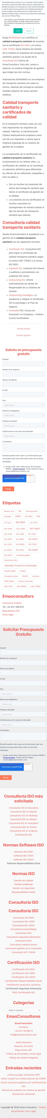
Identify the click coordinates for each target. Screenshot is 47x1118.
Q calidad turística (11, 576)
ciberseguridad (31, 511)
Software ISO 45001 (23, 859)
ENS (38, 516)
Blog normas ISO (23, 1050)
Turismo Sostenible (25, 581)
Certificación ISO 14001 (23, 973)
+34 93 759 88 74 (23, 1031)
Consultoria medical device (23, 944)
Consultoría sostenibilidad (23, 929)
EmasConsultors (23, 1023)
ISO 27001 (33, 544)
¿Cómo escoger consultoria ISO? (23, 1075)
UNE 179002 (9, 49)
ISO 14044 (8, 534)
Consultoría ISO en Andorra (23, 831)
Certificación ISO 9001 (23, 969)
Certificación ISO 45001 (23, 977)
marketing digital (23, 555)
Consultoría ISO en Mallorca (23, 815)
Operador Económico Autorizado (21, 565)
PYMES (23, 571)
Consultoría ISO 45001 (23, 925)
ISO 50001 (8, 555)
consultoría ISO (10, 60)
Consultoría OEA (23, 940)
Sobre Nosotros (23, 1042)
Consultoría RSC (23, 933)
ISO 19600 (20, 539)
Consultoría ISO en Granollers (23, 823)
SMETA (25, 576)
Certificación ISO (23, 834)
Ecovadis (7, 516)
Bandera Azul (9, 511)
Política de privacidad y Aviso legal (23, 1054)
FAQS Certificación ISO (23, 992)
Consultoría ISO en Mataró (23, 819)
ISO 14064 (20, 534)
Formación (14, 310)
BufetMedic (15, 37)
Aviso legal (8, 614)
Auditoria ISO (15, 268)
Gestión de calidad (23, 880)
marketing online (10, 560)
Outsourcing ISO (17, 280)
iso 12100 (33, 522)
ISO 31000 (20, 550)
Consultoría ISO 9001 (23, 918)
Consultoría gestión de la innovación (23, 948)
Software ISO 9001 (23, 852)
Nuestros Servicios (23, 1046)
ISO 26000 (20, 544)
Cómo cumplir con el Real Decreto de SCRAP (23, 1078)
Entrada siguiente (24, 335)
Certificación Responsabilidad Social (23, 981)
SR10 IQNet (9, 581)
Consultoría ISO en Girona (24, 827)
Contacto (23, 1027)
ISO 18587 (8, 539)
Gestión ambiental (23, 884)
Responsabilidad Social (23, 892)
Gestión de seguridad (23, 888)
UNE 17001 (8, 586)
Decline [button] (28, 31)
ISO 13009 (8, 529)
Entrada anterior (23, 329)
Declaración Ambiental (23, 1094)
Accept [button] (18, 31)
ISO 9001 (25, 45)
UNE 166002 (21, 586)
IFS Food (7, 522)
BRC (20, 511)
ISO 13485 (20, 529)
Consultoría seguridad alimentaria (23, 937)
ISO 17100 (32, 534)
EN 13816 (28, 516)
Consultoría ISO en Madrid (23, 811)
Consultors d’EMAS (12, 603)
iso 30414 (8, 550)
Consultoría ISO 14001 (23, 921)
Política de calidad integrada (23, 1057)
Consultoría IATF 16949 (23, 952)
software (35, 576)
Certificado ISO (16, 249)
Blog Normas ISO (11, 611)
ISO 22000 (32, 539)
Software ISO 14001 (24, 855)
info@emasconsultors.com (23, 1034)
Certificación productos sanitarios (23, 985)
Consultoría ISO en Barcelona (23, 808)
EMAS (18, 516)
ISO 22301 (8, 544)
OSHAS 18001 (10, 571)
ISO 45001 (33, 550)
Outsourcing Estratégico (21, 295)
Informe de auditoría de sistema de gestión (23, 1090)
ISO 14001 (35, 528)
